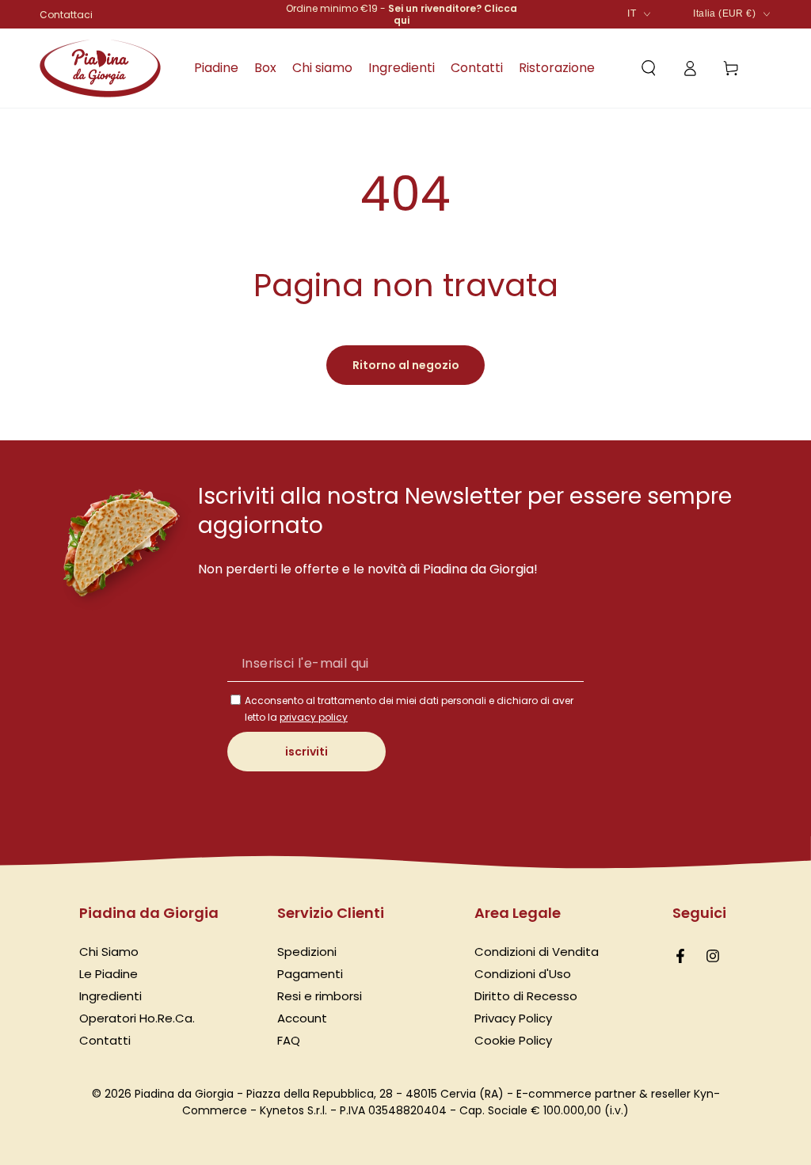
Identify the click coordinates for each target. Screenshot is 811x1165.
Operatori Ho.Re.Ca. (137, 1018)
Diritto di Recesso (525, 996)
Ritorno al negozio (405, 365)
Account (302, 1018)
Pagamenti (310, 973)
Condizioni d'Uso (522, 973)
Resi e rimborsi (319, 996)
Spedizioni (307, 951)
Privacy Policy (513, 1018)
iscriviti (306, 752)
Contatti (105, 1040)
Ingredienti (110, 996)
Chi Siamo (109, 951)
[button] (648, 68)
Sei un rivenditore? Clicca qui (452, 14)
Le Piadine (108, 973)
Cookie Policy (513, 1040)
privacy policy (314, 717)
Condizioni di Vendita (536, 951)
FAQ (288, 1040)
